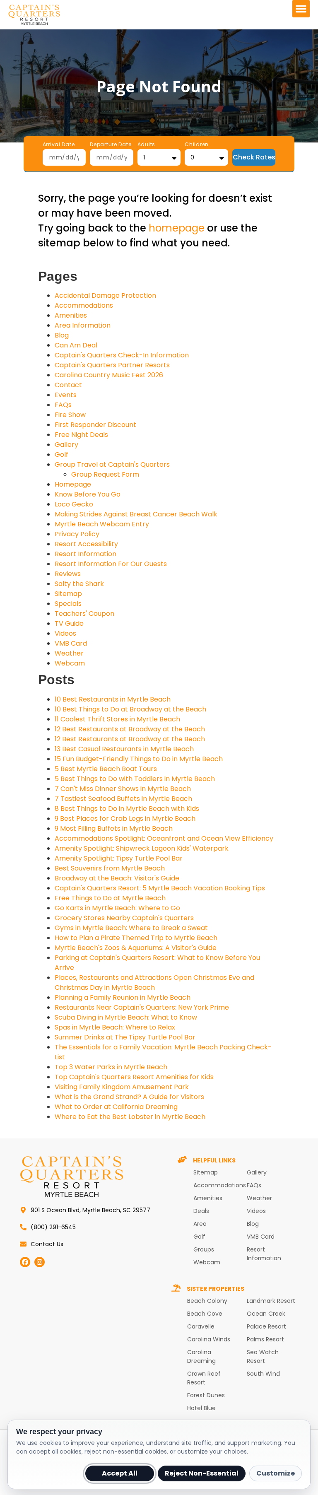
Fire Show (70, 415)
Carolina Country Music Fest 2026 (109, 375)
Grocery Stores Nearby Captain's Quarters (124, 918)
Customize (275, 1473)
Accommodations (84, 305)
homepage (177, 228)
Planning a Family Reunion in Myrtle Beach (122, 997)
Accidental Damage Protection (105, 295)
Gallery (66, 444)
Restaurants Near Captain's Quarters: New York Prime (142, 1007)
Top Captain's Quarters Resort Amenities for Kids (134, 1077)
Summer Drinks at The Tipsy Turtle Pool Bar (125, 1037)
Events (66, 395)
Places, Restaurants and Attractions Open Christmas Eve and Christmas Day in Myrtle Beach (154, 982)
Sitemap (68, 593)
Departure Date (110, 145)
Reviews (68, 574)
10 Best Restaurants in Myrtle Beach (113, 699)
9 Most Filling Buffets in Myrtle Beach (114, 828)
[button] (301, 8)
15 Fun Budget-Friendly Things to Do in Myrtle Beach (139, 759)
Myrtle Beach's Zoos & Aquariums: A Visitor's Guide (136, 947)
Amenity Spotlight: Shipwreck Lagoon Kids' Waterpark (142, 848)
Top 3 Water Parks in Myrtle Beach (111, 1067)
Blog (62, 335)
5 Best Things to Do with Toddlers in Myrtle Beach (135, 779)
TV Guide (69, 623)
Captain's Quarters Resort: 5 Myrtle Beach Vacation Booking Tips (160, 888)
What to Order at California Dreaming (116, 1107)
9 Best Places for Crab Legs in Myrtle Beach (125, 818)
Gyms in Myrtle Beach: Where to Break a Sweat (131, 928)
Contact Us (47, 1244)
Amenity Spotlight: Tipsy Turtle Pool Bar (119, 858)
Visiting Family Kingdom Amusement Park (122, 1087)
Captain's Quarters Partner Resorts (112, 365)
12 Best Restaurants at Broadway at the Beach (130, 729)
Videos (65, 633)
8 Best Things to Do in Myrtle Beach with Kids (127, 808)
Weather (69, 653)
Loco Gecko (74, 504)
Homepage (73, 484)
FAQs (63, 405)
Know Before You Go (87, 494)
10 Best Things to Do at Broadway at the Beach (130, 709)
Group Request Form (105, 474)
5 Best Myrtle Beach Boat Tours (106, 769)
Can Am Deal (76, 345)
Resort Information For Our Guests (111, 564)
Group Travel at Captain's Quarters (112, 464)
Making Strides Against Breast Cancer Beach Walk (136, 514)
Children (197, 145)
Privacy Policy (77, 534)
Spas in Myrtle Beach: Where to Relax (115, 1027)
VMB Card (71, 643)
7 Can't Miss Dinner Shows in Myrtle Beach (123, 788)
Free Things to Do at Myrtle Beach (110, 898)
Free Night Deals (81, 434)
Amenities (71, 315)
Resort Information (85, 554)
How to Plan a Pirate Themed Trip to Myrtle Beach (136, 938)
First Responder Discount (95, 424)
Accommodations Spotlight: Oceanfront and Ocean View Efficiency (164, 838)
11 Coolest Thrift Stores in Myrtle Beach (117, 719)
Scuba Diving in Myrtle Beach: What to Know (126, 1017)
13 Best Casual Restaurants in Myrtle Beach (124, 749)
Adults (146, 145)
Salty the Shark (79, 583)
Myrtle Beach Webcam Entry (102, 524)
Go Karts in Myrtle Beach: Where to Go (117, 908)
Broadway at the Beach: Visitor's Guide (117, 878)
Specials (68, 603)
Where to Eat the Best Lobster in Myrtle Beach (130, 1116)
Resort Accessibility (86, 544)
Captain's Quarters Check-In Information (122, 355)
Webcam (70, 663)
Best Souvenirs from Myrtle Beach (110, 868)
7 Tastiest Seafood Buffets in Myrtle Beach (123, 798)
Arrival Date (59, 145)
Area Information (83, 325)
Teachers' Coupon (84, 613)
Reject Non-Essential (201, 1473)
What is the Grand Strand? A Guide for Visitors (129, 1097)
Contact (68, 385)
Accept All (119, 1473)
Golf (61, 454)
